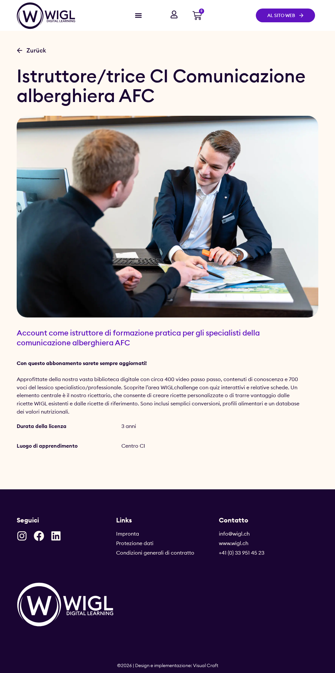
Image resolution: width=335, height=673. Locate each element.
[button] (138, 15)
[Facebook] (39, 536)
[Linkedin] (56, 536)
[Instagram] (22, 536)
